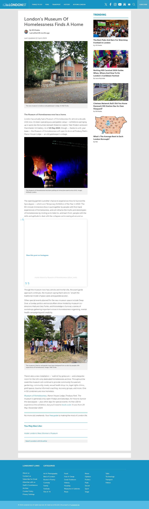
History (67, 4)
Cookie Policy (28, 491)
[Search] (134, 4)
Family (45, 486)
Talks (107, 474)
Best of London (49, 477)
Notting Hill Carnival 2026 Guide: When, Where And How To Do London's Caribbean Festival (108, 73)
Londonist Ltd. (75, 505)
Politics (87, 480)
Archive (25, 488)
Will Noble (36, 30)
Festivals (46, 489)
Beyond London (79, 4)
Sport (87, 489)
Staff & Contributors (30, 485)
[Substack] (124, 4)
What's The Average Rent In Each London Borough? (108, 137)
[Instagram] (115, 4)
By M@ (95, 141)
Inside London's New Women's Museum (41, 433)
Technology (110, 477)
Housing (67, 486)
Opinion (88, 477)
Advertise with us (29, 482)
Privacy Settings (28, 494)
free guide (54, 415)
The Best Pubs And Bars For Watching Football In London (110, 41)
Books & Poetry (49, 480)
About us (26, 473)
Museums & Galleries (72, 489)
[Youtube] (120, 4)
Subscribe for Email (30, 479)
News (87, 474)
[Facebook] (110, 4)
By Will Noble (97, 45)
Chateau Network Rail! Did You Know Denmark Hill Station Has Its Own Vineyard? (110, 106)
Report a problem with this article (36, 441)
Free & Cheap (69, 477)
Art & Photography (50, 474)
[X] (106, 4)
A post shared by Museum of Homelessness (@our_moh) (56, 277)
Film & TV (47, 492)
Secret (87, 486)
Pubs (47, 4)
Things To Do (37, 4)
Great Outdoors (70, 480)
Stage (87, 492)
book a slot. (67, 405)
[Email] (129, 4)
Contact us (27, 476)
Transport (56, 4)
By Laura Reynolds (99, 78)
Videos (108, 483)
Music (66, 492)
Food (66, 474)
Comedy (46, 483)
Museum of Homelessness (35, 396)
